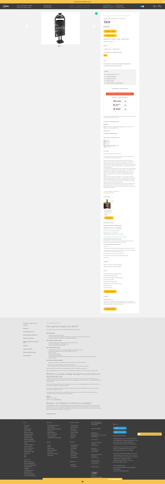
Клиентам (48, 441)
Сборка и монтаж (50, 448)
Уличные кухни (27, 453)
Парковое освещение (28, 435)
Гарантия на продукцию (52, 450)
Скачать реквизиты (110, 291)
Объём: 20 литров (107, 49)
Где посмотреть (50, 451)
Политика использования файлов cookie (121, 470)
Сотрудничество (73, 461)
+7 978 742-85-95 (118, 6)
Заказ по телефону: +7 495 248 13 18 (112, 191)
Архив (25, 455)
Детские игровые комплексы (29, 463)
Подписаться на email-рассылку (119, 435)
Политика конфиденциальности (119, 465)
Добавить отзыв (110, 309)
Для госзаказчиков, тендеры (28, 331)
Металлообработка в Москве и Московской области (113, 277)
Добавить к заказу (110, 31)
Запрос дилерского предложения (29, 352)
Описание (113, 39)
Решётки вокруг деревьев (29, 439)
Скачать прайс (50, 455)
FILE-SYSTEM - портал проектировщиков (120, 94)
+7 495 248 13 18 (105, 5)
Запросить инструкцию (111, 78)
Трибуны (26, 442)
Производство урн (74, 457)
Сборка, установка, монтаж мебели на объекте (112, 266)
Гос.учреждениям (74, 446)
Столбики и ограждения (29, 444)
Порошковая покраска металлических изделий (112, 283)
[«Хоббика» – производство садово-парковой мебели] (6, 6)
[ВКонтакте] (117, 424)
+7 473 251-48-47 (118, 5)
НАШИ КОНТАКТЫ (95, 466)
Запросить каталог (48, 5)
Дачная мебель (27, 425)
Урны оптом (119, 65)
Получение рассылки (27, 355)
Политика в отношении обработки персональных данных (124, 467)
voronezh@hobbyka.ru (95, 461)
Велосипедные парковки (29, 434)
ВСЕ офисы (111, 7)
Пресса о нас (73, 434)
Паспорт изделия (109, 74)
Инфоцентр (25, 7)
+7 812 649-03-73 (106, 6)
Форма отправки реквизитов (28, 338)
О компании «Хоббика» (74, 422)
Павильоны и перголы (28, 437)
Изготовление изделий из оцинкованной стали (112, 273)
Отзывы (118, 39)
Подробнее (106, 257)
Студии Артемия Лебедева (97, 477)
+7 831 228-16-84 (118, 7)
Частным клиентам (72, 5)
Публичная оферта (116, 469)
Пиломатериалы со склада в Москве (110, 281)
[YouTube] (114, 424)
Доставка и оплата (48, 7)
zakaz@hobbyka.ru (106, 7)
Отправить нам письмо (109, 192)
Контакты (29, 7)
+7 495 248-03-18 (94, 439)
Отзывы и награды (74, 432)
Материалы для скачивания (52, 453)
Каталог (18, 5)
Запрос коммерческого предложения (30, 334)
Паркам (89, 5)
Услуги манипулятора (107, 287)
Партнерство (72, 441)
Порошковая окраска (51, 432)
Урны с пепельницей (107, 63)
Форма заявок (25, 328)
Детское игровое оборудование (30, 465)
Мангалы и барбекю (28, 449)
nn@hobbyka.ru (94, 455)
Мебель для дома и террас (29, 451)
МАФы (25, 456)
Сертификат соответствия (111, 76)
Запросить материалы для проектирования (114, 82)
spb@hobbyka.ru (94, 443)
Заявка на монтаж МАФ (27, 348)
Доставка (49, 446)
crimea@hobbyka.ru (95, 449)
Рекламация (25, 345)
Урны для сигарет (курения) (117, 63)
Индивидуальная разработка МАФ (110, 275)
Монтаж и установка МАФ (108, 279)
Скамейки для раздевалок (29, 473)
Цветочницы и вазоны (28, 432)
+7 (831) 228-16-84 (95, 457)
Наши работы (29, 5)
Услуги (21, 7)
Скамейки (26, 427)
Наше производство (23, 5)
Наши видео (73, 464)
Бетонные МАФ (27, 459)
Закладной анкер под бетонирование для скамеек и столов (108, 211)
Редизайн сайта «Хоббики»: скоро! (82, 1)
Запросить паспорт (110, 80)
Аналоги (112, 197)
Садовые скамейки (27, 428)
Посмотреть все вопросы (51, 413)
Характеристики (106, 39)
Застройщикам (73, 451)
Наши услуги (49, 422)
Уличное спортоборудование (29, 441)
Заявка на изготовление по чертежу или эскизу (31, 342)
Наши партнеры (74, 430)
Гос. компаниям (84, 5)
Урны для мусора (27, 430)
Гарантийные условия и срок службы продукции (112, 264)
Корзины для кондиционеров (29, 475)
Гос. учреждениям (79, 5)
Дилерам (18, 7)
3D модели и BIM (74, 466)
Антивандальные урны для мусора (110, 65)
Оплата (48, 445)
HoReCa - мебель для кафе (29, 448)
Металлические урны (127, 63)
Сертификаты (73, 428)
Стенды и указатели (28, 446)
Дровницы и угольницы (28, 461)
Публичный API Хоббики (96, 428)
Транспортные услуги (107, 285)
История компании (74, 425)
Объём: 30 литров (116, 49)
